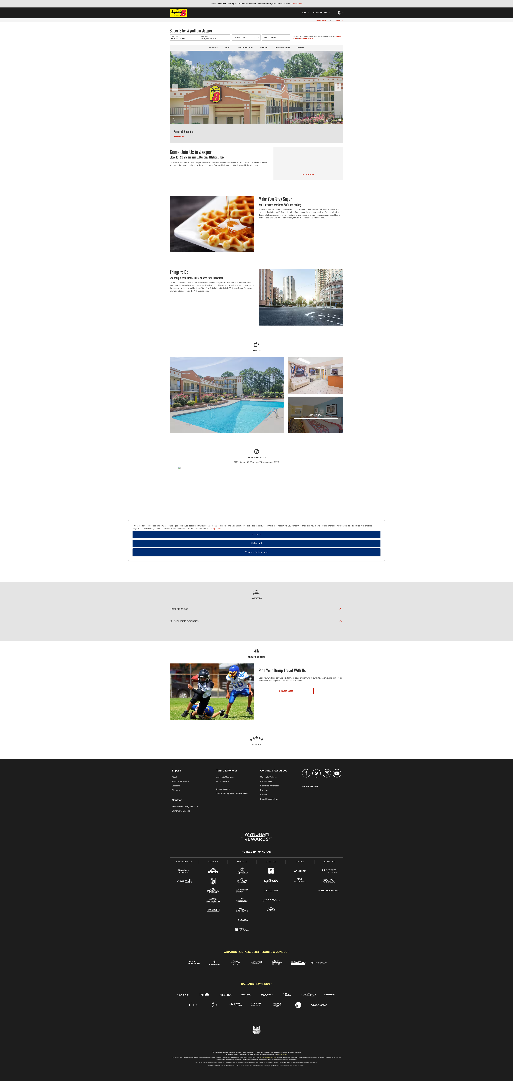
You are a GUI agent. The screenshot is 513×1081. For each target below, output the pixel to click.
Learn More (297, 4)
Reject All (256, 543)
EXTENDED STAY (184, 862)
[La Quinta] (242, 871)
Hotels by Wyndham (256, 851)
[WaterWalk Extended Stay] (184, 881)
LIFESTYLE (271, 862)
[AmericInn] (242, 900)
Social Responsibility (269, 799)
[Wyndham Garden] (242, 891)
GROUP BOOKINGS (282, 47)
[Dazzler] (271, 891)
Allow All (256, 534)
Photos (228, 47)
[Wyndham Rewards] (256, 837)
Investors (264, 790)
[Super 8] (213, 881)
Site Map (176, 790)
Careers (263, 794)
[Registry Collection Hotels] (328, 871)
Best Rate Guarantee (225, 777)
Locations (176, 786)
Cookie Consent (223, 789)
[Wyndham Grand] (328, 891)
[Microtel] (213, 891)
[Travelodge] (213, 910)
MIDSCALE (242, 862)
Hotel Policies (308, 174)
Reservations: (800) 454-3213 (185, 806)
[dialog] (256, 540)
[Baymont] (242, 910)
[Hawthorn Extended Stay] (184, 871)
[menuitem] (305, 12)
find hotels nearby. (306, 38)
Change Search (320, 20)
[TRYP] (271, 871)
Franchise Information (269, 786)
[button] (175, 87)
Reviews (300, 47)
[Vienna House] (271, 900)
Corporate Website (268, 777)
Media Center (266, 781)
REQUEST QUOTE (286, 691)
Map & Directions (245, 47)
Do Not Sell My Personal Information (232, 793)
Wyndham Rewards (180, 781)
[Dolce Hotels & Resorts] (328, 881)
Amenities (264, 47)
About (174, 777)
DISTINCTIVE (329, 862)
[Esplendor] (271, 881)
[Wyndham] (299, 871)
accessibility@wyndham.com (268, 1057)
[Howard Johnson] (213, 900)
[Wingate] (242, 881)
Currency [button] (338, 20)
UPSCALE (300, 862)
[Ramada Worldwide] (242, 920)
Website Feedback (310, 786)
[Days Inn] (213, 871)
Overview (213, 47)
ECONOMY (213, 862)
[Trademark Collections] (299, 881)
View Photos (315, 415)
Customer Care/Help (181, 811)
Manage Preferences (256, 552)
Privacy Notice (222, 781)
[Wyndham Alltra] (271, 910)
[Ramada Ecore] (242, 930)
